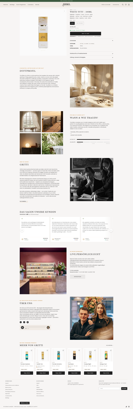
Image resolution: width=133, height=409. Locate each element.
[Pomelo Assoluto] (27, 355)
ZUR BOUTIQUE (77, 276)
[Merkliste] (125, 4)
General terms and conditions (12, 385)
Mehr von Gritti (31, 345)
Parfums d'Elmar (40, 391)
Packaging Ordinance (10, 391)
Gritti (71, 9)
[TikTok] (24, 322)
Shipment (7, 393)
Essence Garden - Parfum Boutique (14, 406)
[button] (6, 4)
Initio (38, 385)
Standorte (116, 4)
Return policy (8, 387)
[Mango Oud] (106, 355)
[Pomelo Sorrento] (58, 355)
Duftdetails (73, 40)
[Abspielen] (22, 327)
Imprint (6, 383)
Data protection (8, 389)
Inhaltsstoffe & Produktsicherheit (78, 53)
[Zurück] (22, 230)
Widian (38, 387)
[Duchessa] (74, 355)
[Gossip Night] (90, 355)
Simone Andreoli (40, 395)
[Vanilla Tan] (42, 355)
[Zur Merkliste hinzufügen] (64, 11)
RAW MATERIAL (40, 389)
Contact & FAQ (8, 395)
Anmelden (124, 388)
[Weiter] (111, 230)
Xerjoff (38, 383)
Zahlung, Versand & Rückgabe (77, 57)
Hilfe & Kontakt (106, 4)
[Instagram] (21, 322)
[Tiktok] (126, 406)
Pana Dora (39, 393)
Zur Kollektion (23, 201)
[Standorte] (28, 322)
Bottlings (7, 397)
